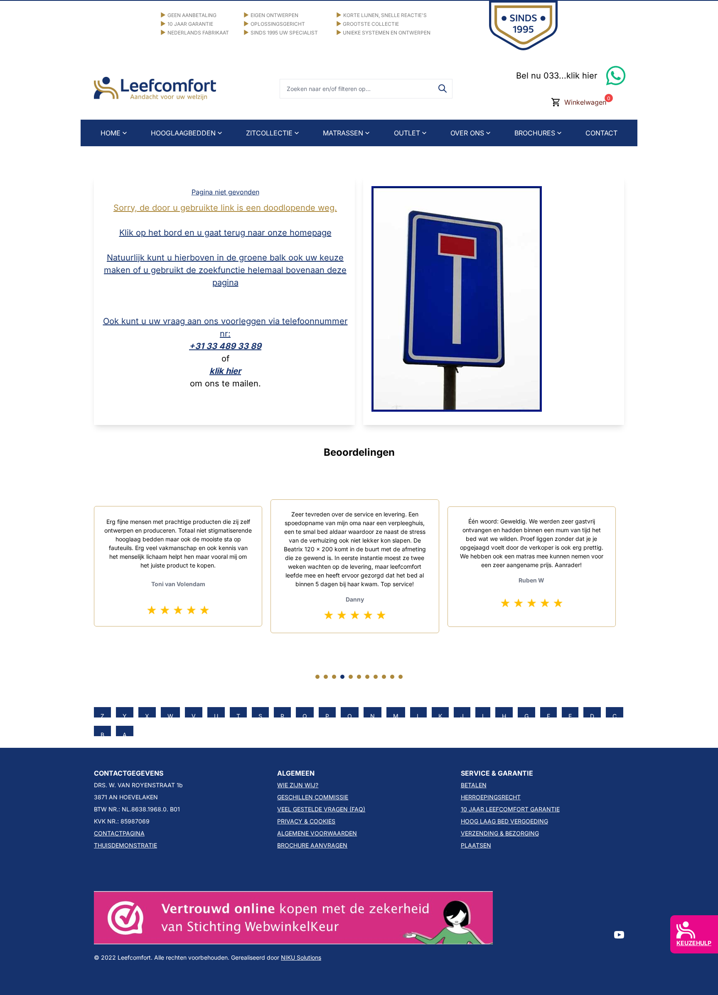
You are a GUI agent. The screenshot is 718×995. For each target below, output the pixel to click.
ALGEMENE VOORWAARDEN (317, 833)
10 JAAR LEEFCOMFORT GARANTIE (510, 809)
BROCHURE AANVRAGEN (312, 845)
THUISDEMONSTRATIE (125, 845)
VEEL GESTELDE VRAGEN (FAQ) (321, 809)
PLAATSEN (476, 845)
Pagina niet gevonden (225, 192)
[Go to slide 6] (359, 677)
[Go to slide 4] (342, 677)
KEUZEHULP (693, 942)
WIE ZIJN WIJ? (297, 785)
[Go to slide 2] (326, 677)
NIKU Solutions (301, 957)
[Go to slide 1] (317, 677)
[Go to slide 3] (334, 677)
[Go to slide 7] (367, 677)
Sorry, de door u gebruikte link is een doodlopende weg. (225, 208)
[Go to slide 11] (400, 677)
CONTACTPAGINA (119, 833)
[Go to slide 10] (392, 677)
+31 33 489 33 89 (225, 346)
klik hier (225, 371)
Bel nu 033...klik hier (557, 76)
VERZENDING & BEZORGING (500, 833)
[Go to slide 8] (376, 677)
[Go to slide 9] (384, 677)
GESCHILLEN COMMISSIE (312, 797)
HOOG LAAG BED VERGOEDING (504, 821)
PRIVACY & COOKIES (306, 821)
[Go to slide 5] (351, 677)
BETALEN (474, 785)
